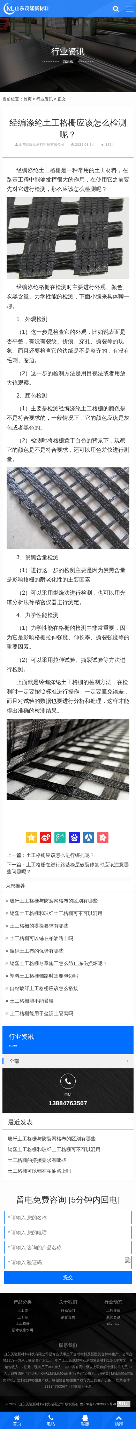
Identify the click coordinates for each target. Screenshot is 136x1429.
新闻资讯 (113, 1317)
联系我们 (68, 1310)
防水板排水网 (22, 1330)
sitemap (113, 1323)
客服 (85, 1423)
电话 (51, 1423)
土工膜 (22, 1310)
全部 (14, 1061)
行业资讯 (44, 99)
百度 (74, 837)
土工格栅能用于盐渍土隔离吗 (40, 1013)
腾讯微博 (60, 837)
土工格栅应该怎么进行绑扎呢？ (60, 855)
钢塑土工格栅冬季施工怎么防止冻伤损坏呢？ (57, 963)
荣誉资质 (68, 1317)
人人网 (88, 837)
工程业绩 (113, 1310)
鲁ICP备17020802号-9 (98, 1404)
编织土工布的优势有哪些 (35, 951)
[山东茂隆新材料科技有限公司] (25, 9)
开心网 (102, 837)
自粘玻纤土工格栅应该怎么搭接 (43, 988)
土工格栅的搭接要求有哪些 (38, 926)
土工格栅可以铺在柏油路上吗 (40, 938)
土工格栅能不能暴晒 (31, 1001)
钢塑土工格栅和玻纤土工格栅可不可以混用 (55, 913)
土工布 (22, 1317)
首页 (27, 99)
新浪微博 (45, 837)
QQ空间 (31, 837)
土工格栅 (50, 170)
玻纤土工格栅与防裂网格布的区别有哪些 (53, 901)
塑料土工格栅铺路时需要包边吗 (43, 976)
